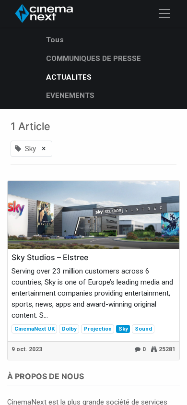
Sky (123, 328)
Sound (143, 328)
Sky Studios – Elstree (50, 257)
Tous (55, 40)
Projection (98, 328)
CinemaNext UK (34, 328)
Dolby (69, 328)
